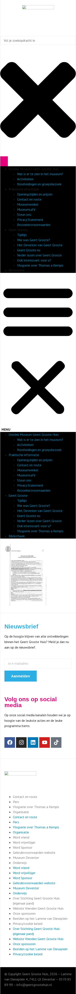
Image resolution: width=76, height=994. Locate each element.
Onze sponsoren (24, 913)
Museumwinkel (27, 204)
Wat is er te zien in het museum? (40, 174)
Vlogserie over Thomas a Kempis (40, 265)
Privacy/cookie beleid (27, 923)
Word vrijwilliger (24, 842)
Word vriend (21, 837)
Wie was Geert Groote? (33, 240)
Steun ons (24, 214)
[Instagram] (21, 742)
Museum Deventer (26, 857)
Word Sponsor (22, 847)
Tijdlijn (22, 235)
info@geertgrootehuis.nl (34, 985)
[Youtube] (44, 742)
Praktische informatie (24, 189)
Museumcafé (26, 209)
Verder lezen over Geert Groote (39, 255)
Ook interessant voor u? (34, 260)
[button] (38, 352)
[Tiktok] (56, 742)
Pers (16, 802)
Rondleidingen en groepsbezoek (39, 184)
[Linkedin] (33, 742)
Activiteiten (25, 179)
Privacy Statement (30, 219)
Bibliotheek (17, 270)
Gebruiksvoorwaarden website (34, 852)
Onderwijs (20, 863)
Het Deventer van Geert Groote (39, 245)
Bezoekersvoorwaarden (33, 225)
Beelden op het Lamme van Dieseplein (40, 918)
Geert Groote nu (28, 250)
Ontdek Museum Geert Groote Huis (34, 169)
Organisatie (21, 812)
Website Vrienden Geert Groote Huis (38, 908)
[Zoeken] (4, 161)
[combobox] (38, 40)
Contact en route (29, 199)
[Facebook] (9, 742)
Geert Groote (18, 230)
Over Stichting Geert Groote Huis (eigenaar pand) (36, 900)
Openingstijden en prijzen (34, 194)
